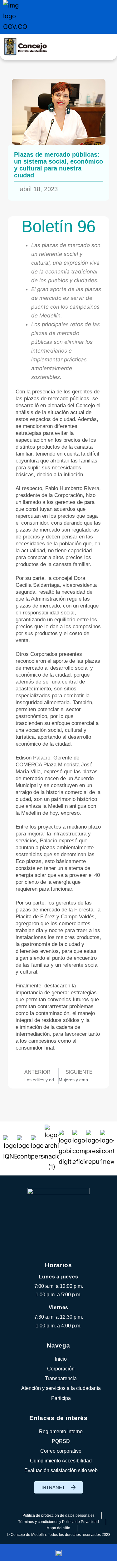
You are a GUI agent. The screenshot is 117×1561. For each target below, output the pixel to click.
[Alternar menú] (106, 47)
